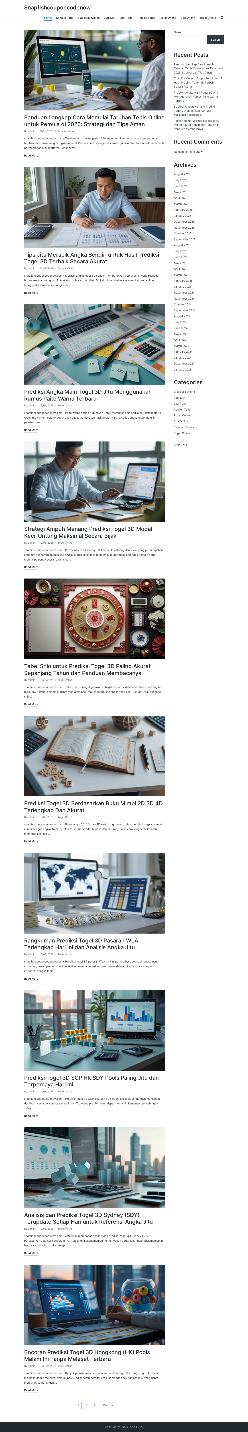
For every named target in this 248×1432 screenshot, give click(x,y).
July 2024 (180, 322)
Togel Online (65, 268)
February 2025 (183, 280)
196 (105, 1405)
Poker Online (182, 415)
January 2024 (183, 357)
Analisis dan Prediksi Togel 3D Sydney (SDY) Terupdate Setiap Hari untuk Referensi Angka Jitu (88, 1218)
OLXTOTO (136, 1427)
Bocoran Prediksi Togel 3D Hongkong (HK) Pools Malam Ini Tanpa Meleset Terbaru (87, 1355)
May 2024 (180, 334)
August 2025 (182, 245)
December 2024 (184, 292)
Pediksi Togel (182, 409)
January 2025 (182, 286)
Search (178, 32)
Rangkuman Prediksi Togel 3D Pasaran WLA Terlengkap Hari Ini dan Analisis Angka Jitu (81, 944)
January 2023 (183, 369)
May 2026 (180, 192)
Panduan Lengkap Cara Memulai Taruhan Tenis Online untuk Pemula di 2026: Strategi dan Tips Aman (94, 121)
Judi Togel (180, 403)
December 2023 (184, 363)
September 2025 (185, 239)
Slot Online (181, 421)
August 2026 (182, 174)
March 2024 (181, 346)
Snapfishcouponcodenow (57, 8)
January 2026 (182, 215)
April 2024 (180, 340)
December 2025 (184, 221)
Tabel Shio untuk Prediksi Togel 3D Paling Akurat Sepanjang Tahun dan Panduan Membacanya (87, 669)
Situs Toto (180, 445)
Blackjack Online (184, 391)
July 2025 (180, 251)
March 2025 (181, 275)
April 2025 (180, 269)
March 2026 (181, 204)
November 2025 (184, 227)
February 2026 (183, 209)
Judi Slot (179, 397)
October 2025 (183, 233)
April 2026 (180, 198)
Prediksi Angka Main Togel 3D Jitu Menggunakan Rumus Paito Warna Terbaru (88, 395)
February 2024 (183, 351)
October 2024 (183, 304)
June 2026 (181, 186)
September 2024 (185, 310)
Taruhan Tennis (67, 131)
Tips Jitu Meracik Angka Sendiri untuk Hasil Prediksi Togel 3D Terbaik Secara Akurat (91, 258)
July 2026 (180, 180)
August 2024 (182, 316)
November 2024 (184, 298)
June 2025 (181, 257)
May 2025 (180, 263)
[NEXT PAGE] (112, 1405)
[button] (113, 1405)
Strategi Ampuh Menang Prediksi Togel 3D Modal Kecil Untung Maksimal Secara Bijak (88, 532)
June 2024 (181, 328)
